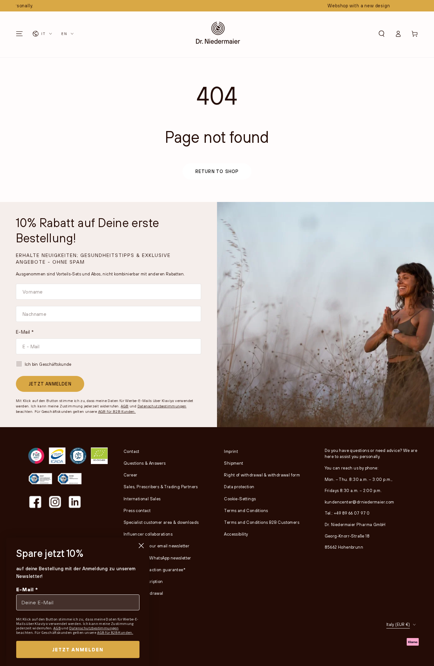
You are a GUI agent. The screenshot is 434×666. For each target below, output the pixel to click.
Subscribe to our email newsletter (156, 546)
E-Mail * (25, 332)
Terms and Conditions (246, 510)
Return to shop (217, 171)
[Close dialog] (141, 545)
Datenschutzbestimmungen (162, 406)
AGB (124, 406)
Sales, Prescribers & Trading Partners (161, 486)
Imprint (231, 451)
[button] (381, 34)
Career (130, 475)
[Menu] (19, 34)
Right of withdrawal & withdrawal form (262, 475)
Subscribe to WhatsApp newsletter (157, 558)
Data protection (239, 486)
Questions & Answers (145, 463)
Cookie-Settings (240, 499)
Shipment (233, 463)
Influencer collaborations (148, 534)
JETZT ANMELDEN (50, 384)
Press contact (137, 510)
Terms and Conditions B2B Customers (261, 522)
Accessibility (236, 534)
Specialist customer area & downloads (161, 522)
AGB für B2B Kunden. (117, 411)
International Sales (142, 499)
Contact (131, 451)
